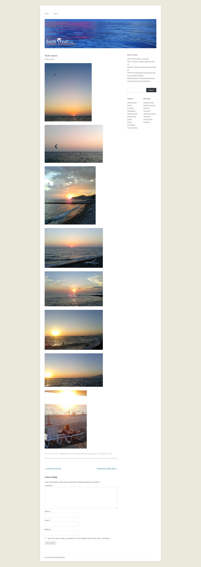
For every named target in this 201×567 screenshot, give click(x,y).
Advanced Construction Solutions (147, 119)
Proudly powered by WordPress (55, 557)
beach (78, 453)
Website (48, 529)
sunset (89, 453)
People (129, 119)
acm (128, 59)
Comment (49, 485)
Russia (129, 122)
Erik (128, 61)
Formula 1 (130, 108)
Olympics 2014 (132, 114)
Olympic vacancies (53, 468)
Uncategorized (132, 128)
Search (151, 90)
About (56, 14)
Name (48, 511)
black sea (84, 453)
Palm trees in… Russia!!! (141, 59)
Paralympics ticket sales (107, 468)
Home (47, 14)
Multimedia (64, 453)
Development (132, 102)
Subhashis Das (132, 78)
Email (47, 520)
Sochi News (131, 125)
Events (129, 105)
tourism (94, 453)
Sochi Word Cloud (149, 114)
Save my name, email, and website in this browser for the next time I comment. (79, 538)
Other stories (131, 116)
